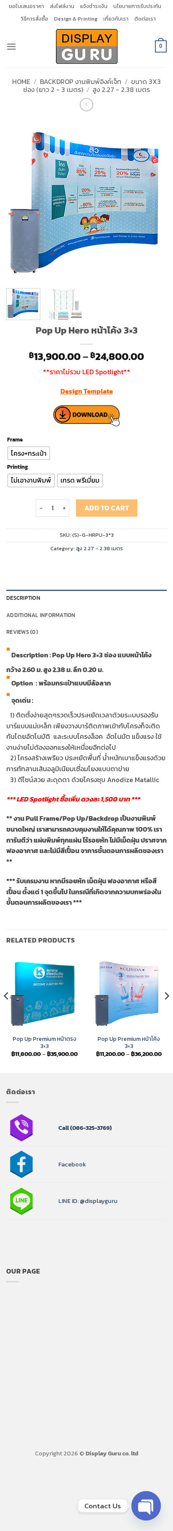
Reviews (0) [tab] (22, 632)
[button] (11, 46)
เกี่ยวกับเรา (115, 19)
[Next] (152, 199)
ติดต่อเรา (145, 19)
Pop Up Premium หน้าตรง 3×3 (44, 1042)
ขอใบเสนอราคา (26, 6)
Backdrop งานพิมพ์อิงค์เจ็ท (80, 81)
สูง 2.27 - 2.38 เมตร (121, 89)
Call (63, 1127)
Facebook (72, 1164)
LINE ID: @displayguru (88, 1200)
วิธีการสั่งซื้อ (34, 19)
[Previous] (20, 199)
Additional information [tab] (41, 615)
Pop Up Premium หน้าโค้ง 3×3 (128, 1042)
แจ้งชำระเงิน (93, 6)
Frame (15, 440)
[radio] (29, 453)
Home (21, 81)
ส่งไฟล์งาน (62, 6)
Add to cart (106, 508)
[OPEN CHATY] (146, 1505)
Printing (17, 467)
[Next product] (86, 104)
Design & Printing (75, 19)
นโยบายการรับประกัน (137, 6)
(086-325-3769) (90, 1127)
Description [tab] (23, 598)
